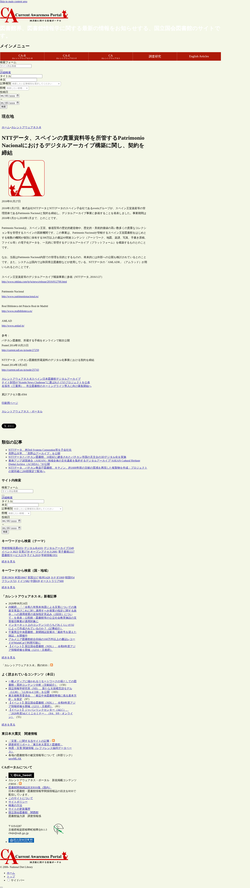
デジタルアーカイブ (68, 378)
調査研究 (155, 56)
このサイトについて (21, 798)
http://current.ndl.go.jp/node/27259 (20, 350)
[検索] (1, 70)
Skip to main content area (13, 1)
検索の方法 (15, 805)
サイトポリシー (18, 801)
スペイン (37, 378)
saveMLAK (15, 758)
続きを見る (8, 561)
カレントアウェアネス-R (17, 378)
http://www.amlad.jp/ (13, 325)
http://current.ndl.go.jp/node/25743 (20, 369)
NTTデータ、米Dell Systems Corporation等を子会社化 (40, 449)
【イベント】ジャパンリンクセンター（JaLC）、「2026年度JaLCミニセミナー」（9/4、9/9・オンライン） (41, 713)
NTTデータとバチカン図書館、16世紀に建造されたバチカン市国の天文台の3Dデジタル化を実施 (67, 457)
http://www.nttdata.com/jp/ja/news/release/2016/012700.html (34, 281)
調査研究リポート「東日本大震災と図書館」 (36, 744)
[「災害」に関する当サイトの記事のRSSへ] (53, 740)
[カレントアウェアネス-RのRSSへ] (51, 665)
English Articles (199, 56)
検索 (3, 106)
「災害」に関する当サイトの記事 (29, 740)
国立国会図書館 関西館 (23, 812)
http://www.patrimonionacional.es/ (20, 296)
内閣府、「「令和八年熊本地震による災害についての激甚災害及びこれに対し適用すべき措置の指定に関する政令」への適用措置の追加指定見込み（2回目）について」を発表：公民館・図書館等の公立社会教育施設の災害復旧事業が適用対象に (43, 614)
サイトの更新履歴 (19, 808)
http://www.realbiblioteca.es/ (17, 311)
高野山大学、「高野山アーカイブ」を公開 (34, 453)
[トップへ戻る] (1, 887)
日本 (45, 378)
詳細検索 (5, 72)
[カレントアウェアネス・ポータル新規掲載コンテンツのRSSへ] (20, 783)
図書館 (52, 378)
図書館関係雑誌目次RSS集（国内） (30, 787)
